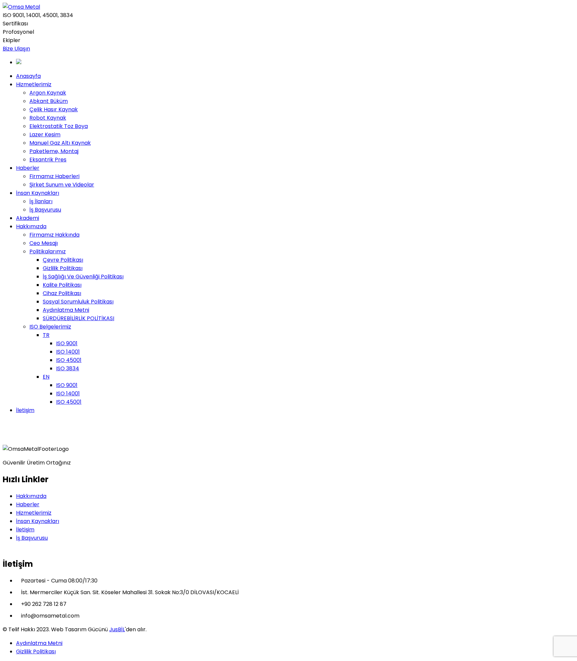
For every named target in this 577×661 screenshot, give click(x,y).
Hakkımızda (31, 496)
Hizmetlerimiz (33, 513)
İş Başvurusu (32, 538)
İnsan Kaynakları (37, 521)
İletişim (25, 529)
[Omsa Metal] (21, 7)
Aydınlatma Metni (39, 643)
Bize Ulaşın (16, 48)
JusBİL (117, 629)
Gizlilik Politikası (36, 651)
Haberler (27, 504)
